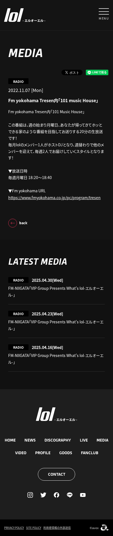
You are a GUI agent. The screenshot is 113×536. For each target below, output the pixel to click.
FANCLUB (89, 453)
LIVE (84, 440)
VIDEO (20, 453)
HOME (10, 440)
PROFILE (42, 453)
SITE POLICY (33, 528)
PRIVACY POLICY (14, 528)
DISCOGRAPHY (57, 440)
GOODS (65, 453)
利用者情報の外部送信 (57, 528)
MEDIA (102, 440)
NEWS (30, 440)
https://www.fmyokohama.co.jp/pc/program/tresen (54, 197)
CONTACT (56, 474)
